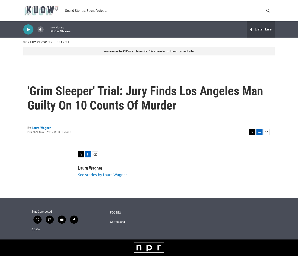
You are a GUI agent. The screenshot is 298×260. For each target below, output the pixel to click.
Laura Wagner (41, 128)
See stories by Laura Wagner (102, 174)
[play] (28, 29)
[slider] (47, 29)
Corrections (117, 221)
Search (63, 42)
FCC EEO (115, 212)
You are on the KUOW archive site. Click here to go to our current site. (149, 51)
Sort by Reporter (38, 42)
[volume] (40, 29)
